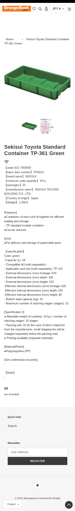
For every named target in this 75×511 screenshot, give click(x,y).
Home (9, 39)
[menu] (69, 9)
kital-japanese (31, 498)
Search (12, 426)
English (12, 504)
